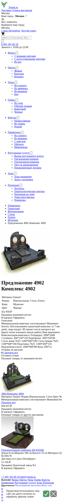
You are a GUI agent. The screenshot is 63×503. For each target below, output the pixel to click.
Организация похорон (26, 159)
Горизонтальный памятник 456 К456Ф (22, 450)
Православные (22, 120)
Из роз (17, 62)
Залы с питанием (23, 179)
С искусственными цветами (29, 59)
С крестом (20, 141)
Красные (19, 73)
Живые (18, 70)
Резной (18, 126)
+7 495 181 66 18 (10, 476)
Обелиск (19, 144)
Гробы (37, 479)
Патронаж (48, 482)
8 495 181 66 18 (9, 44)
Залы (39, 482)
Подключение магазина (28, 485)
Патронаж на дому (24, 194)
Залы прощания (23, 176)
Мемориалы (20, 147)
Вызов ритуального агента (29, 156)
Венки (15, 479)
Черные (18, 112)
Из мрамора (20, 91)
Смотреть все (10, 352)
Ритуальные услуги (25, 482)
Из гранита (20, 85)
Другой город (28, 30)
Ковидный (20, 109)
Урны (30, 479)
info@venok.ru (28, 476)
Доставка (6, 10)
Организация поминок (26, 161)
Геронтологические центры (29, 191)
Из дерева (19, 123)
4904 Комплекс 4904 (12, 393)
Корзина (18, 76)
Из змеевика (21, 88)
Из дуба (18, 103)
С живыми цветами (25, 56)
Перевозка (20, 200)
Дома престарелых (24, 197)
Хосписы (19, 188)
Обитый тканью (23, 106)
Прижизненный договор (27, 167)
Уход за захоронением (26, 164)
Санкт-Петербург (10, 30)
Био (16, 94)
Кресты (46, 479)
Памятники (7, 482)
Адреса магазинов (22, 10)
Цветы (23, 479)
